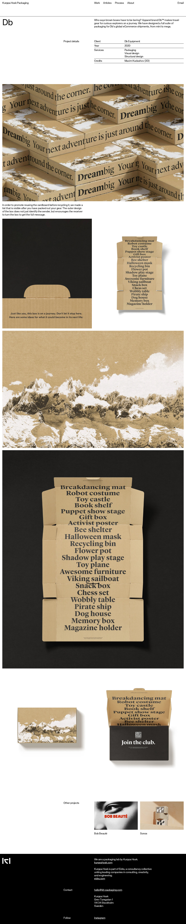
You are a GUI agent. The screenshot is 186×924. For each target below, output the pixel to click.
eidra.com (99, 878)
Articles (107, 3)
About (130, 3)
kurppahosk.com (103, 862)
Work (97, 3)
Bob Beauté (100, 833)
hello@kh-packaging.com (108, 890)
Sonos (143, 833)
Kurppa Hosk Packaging (15, 3)
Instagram (99, 918)
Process (119, 3)
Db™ (161, 20)
